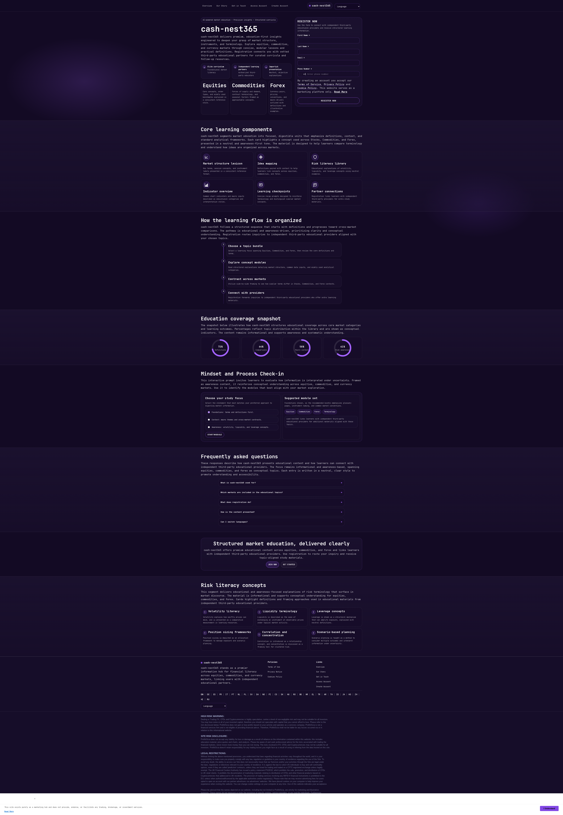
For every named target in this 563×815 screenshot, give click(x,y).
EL (313, 694)
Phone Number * (304, 69)
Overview (207, 6)
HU (288, 694)
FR (220, 694)
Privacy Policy (334, 84)
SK (282, 694)
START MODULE (214, 435)
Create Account (280, 6)
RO (294, 694)
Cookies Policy (275, 677)
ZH (356, 694)
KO (350, 694)
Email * (301, 58)
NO (263, 694)
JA (343, 694)
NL (239, 694)
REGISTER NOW (328, 100)
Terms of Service (309, 84)
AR (325, 694)
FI (270, 694)
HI (202, 699)
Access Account (259, 6)
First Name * (303, 35)
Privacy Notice (275, 672)
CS (276, 694)
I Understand (549, 808)
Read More (340, 91)
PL (245, 694)
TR (319, 694)
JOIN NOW (272, 564)
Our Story (222, 6)
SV (251, 694)
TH (331, 694)
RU (208, 699)
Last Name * (303, 46)
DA (257, 694)
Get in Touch (239, 6)
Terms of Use (274, 667)
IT (226, 694)
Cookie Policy (307, 88)
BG (300, 694)
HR (307, 694)
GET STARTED (289, 564)
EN (202, 694)
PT (233, 694)
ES (214, 694)
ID (337, 694)
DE (208, 694)
